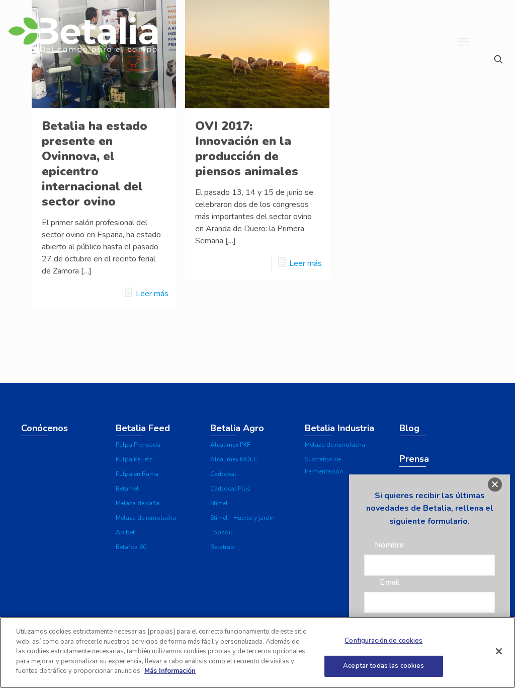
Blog (409, 428)
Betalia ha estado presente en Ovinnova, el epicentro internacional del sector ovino (94, 164)
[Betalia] (82, 41)
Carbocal (223, 474)
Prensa (414, 459)
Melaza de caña (137, 503)
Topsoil (221, 532)
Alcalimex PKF (230, 445)
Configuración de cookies (383, 640)
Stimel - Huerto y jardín (242, 518)
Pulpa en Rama (137, 474)
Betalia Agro (237, 428)
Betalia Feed (143, 428)
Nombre (389, 545)
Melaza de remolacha (146, 518)
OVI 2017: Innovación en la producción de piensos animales (246, 148)
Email (389, 582)
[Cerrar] (499, 651)
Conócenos (44, 428)
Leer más (152, 293)
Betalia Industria (339, 428)
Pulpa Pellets (134, 459)
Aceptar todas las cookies (383, 665)
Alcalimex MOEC (234, 459)
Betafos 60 (131, 547)
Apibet (125, 532)
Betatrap (222, 547)
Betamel (127, 489)
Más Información (170, 670)
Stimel (219, 503)
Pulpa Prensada (138, 445)
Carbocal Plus (230, 489)
